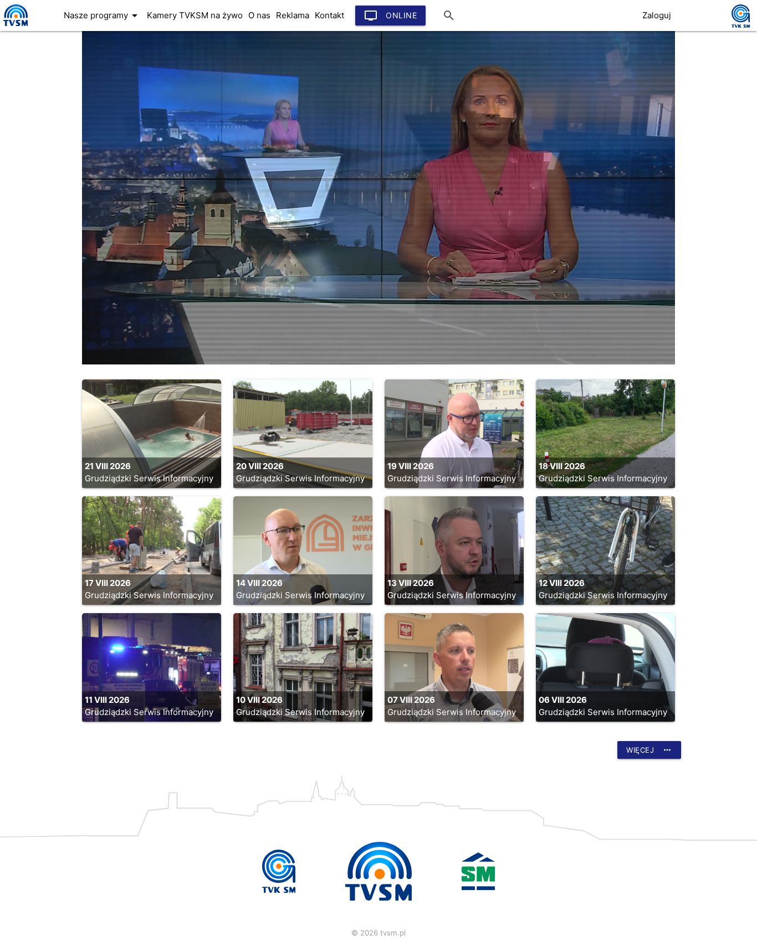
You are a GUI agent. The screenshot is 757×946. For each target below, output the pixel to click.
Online (390, 15)
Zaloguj (656, 15)
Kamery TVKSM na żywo (195, 15)
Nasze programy (102, 15)
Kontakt (329, 15)
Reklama (292, 15)
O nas (259, 15)
